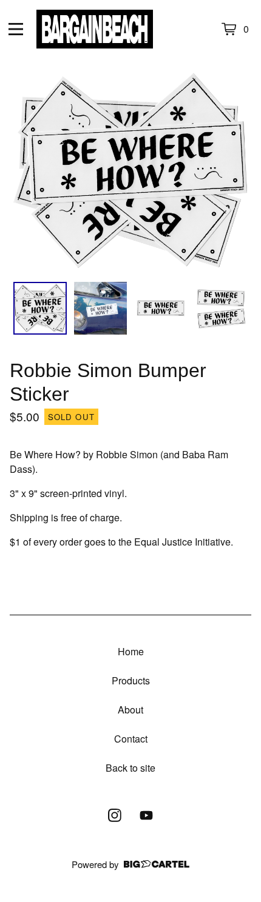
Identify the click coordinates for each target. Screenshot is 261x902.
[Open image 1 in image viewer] (130, 171)
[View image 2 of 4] (100, 308)
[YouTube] (146, 815)
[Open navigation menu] (16, 29)
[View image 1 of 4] (40, 308)
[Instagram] (115, 815)
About (130, 710)
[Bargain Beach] (94, 29)
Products (131, 680)
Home (131, 651)
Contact (130, 739)
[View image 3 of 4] (161, 308)
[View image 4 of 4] (221, 308)
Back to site (130, 768)
